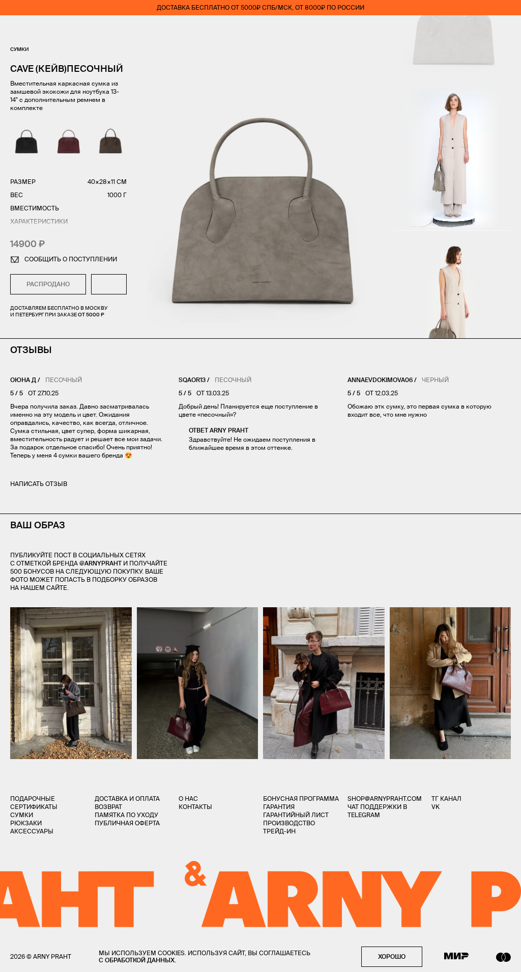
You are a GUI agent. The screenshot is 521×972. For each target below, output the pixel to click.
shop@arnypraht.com (385, 798)
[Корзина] (506, 30)
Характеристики (39, 221)
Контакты (195, 806)
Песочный (63, 379)
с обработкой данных (137, 960)
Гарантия (279, 806)
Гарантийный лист (296, 815)
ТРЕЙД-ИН (279, 831)
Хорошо (392, 956)
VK (435, 806)
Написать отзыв (38, 483)
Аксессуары (31, 831)
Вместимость (34, 208)
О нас (188, 798)
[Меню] (14, 30)
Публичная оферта (127, 823)
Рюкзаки (26, 823)
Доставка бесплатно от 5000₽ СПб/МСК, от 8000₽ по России (260, 7)
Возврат (108, 806)
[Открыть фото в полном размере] (13, 613)
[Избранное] (447, 31)
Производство (289, 823)
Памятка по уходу (126, 815)
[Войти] (477, 30)
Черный (435, 379)
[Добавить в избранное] (109, 284)
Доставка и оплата (127, 798)
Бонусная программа (301, 798)
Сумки (19, 49)
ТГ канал (446, 798)
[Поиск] (44, 30)
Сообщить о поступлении (70, 259)
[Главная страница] (260, 30)
